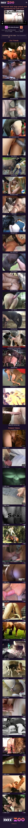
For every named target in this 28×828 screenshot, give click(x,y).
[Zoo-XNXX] (14, 146)
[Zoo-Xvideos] (14, 262)
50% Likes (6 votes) (13, 27)
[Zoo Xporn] (14, 300)
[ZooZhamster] (14, 319)
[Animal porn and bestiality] (14, 338)
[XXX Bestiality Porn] (14, 127)
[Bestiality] (14, 204)
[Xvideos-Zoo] (14, 108)
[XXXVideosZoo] (14, 89)
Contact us (14, 823)
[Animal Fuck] (14, 223)
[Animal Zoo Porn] (14, 70)
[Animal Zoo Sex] (14, 281)
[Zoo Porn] (14, 396)
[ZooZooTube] (14, 166)
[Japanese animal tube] (14, 415)
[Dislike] (21, 27)
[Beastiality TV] (14, 377)
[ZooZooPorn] (14, 358)
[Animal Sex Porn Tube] (14, 50)
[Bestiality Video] (14, 185)
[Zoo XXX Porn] (14, 242)
